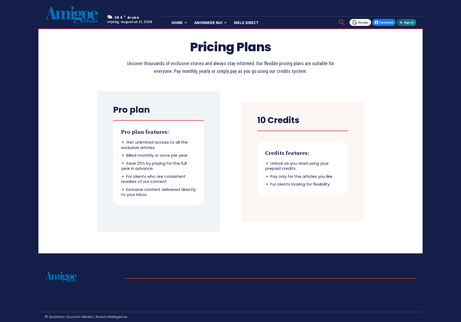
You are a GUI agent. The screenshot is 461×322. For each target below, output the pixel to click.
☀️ (406, 22)
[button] (342, 23)
